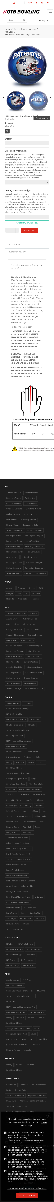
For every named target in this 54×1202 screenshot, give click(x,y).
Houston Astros (27, 640)
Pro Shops (24, 1085)
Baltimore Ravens (13, 498)
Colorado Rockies (35, 635)
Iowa (19, 593)
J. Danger (39, 897)
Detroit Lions (11, 520)
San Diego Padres (13, 673)
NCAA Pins (10, 1002)
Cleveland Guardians (15, 635)
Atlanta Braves (12, 619)
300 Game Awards (23, 816)
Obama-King (25, 806)
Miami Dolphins (32, 541)
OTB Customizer (39, 1085)
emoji (33, 779)
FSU (41, 588)
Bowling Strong (12, 827)
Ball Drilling (11, 1101)
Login (29, 3)
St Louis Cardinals (31, 678)
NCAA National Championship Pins (20, 1007)
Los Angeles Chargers (34, 536)
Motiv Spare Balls (36, 784)
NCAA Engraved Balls (15, 752)
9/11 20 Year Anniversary (16, 1045)
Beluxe (26, 924)
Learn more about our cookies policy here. (27, 1188)
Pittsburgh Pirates (34, 667)
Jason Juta (39, 918)
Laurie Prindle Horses (15, 870)
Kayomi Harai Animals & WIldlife (19, 886)
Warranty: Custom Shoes (16, 1106)
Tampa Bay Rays (13, 683)
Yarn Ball (27, 827)
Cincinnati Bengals (14, 509)
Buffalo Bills (30, 498)
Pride (44, 811)
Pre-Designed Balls (32, 757)
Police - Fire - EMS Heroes (29, 789)
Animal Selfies (30, 822)
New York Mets (12, 662)
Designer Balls (12, 832)
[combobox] (27, 143)
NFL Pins (26, 980)
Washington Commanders (35, 573)
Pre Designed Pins (36, 1012)
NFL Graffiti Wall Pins (15, 985)
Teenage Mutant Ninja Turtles (18, 773)
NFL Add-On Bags (13, 955)
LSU (26, 593)
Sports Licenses (12, 703)
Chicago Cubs (28, 624)
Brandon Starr (35, 913)
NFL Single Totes (33, 949)
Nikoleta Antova (12, 924)
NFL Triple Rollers (25, 944)
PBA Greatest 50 (13, 757)
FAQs (8, 1090)
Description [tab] (14, 245)
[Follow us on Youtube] (48, 3)
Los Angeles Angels (34, 646)
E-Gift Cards (11, 1085)
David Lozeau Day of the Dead (18, 849)
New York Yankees (30, 662)
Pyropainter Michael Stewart (18, 902)
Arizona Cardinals (13, 493)
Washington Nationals (34, 689)
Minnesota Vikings (13, 546)
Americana (11, 795)
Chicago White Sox (14, 630)
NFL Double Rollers (14, 949)
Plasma (40, 800)
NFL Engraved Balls (14, 725)
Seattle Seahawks (13, 568)
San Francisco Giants (33, 673)
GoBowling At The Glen (15, 746)
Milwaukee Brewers (14, 656)
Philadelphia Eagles (30, 557)
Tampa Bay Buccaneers (34, 568)
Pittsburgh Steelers (14, 563)
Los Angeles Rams (14, 541)
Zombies (39, 806)
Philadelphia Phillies (14, 667)
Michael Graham (13, 908)
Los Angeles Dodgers (15, 651)
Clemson (21, 588)
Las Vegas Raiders (13, 536)
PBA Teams (33, 752)
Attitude (35, 811)
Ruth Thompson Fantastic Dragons (20, 881)
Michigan (36, 593)
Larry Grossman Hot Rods (16, 865)
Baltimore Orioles (29, 619)
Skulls (8, 816)
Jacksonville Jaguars (14, 530)
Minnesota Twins (33, 656)
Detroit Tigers (11, 640)
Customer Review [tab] (16, 252)
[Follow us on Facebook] (36, 3)
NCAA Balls (35, 719)
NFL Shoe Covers (27, 960)
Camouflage (11, 806)
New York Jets (12, 557)
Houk (23, 913)
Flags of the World (13, 800)
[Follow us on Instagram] (42, 3)
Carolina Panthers (13, 503)
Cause (37, 827)
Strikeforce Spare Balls (15, 784)
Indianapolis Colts (30, 525)
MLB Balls (31, 725)
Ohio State (22, 599)
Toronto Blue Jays (13, 689)
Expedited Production (37, 1095)
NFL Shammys (12, 965)
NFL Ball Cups (29, 965)
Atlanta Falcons (31, 493)
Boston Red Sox (12, 624)
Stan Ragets (11, 918)
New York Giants (33, 552)
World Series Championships (18, 730)
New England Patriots (34, 546)
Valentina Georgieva (14, 929)
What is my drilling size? (27, 223)
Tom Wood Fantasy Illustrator (18, 859)
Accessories (30, 955)
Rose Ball (29, 800)
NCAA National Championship (18, 741)
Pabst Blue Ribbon (14, 768)
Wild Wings (27, 832)
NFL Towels (11, 960)
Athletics (33, 613)
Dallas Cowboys (13, 514)
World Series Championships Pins (20, 996)
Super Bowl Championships (17, 709)
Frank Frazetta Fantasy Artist (18, 854)
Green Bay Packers (28, 520)
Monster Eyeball (13, 822)
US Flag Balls (39, 795)
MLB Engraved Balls (14, 736)
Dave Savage (11, 913)
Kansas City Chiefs (34, 530)
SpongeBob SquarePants (16, 779)
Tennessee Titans (13, 573)
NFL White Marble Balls (16, 719)
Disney (9, 762)
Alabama (10, 588)
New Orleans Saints (14, 552)
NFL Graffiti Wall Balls (15, 714)
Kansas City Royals (14, 646)
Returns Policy (21, 1090)
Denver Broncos (30, 514)
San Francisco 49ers (34, 563)
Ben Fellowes (25, 918)
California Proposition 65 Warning (20, 1112)
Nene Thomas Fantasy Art (17, 875)
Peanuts (41, 762)
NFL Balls (9, 32)
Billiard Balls (40, 816)
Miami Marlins (33, 651)
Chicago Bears (31, 503)
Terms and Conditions (15, 1095)
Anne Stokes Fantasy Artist (17, 838)
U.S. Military (24, 795)
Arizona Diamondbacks (16, 613)
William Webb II (30, 908)
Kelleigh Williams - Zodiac (17, 892)
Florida (32, 588)
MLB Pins (41, 991)
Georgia (9, 593)
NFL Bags (10, 944)
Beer (41, 822)
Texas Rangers (30, 683)
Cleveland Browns (33, 509)
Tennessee (35, 599)
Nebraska (10, 599)
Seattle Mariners (13, 678)
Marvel (31, 762)
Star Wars (20, 762)
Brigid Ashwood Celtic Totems (18, 843)
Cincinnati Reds (32, 630)
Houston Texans (12, 525)
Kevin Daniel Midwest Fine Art (18, 897)
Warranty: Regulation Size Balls (33, 1101)
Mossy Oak (10, 789)
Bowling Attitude (13, 1050)
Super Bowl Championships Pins (19, 991)
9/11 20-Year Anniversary (17, 811)
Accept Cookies (27, 1195)
